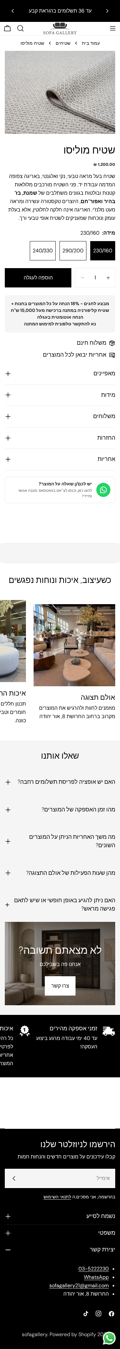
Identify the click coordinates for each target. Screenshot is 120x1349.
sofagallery (34, 1334)
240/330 (43, 250)
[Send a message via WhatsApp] (109, 1338)
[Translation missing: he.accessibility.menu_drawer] (112, 28)
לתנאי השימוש (57, 1197)
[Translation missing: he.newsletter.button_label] (14, 1178)
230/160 (102, 250)
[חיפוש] (20, 28)
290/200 (73, 250)
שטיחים (63, 43)
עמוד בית (91, 43)
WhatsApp (96, 1277)
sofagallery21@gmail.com (79, 1285)
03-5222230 (93, 1268)
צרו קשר (60, 985)
